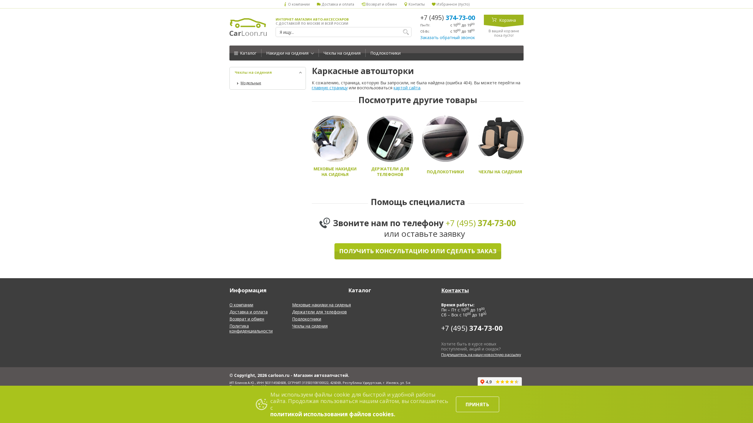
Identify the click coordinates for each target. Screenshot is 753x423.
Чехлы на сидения (342, 53)
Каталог (247, 53)
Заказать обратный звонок (447, 37)
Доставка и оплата (337, 4)
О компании (298, 4)
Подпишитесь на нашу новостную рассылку (481, 354)
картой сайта (407, 87)
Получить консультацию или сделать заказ (418, 251)
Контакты (416, 4)
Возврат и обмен (381, 4)
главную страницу (330, 87)
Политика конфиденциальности (251, 328)
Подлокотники (385, 53)
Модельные (251, 82)
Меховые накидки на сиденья (321, 305)
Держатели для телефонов (319, 312)
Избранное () (453, 4)
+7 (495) (447, 17)
